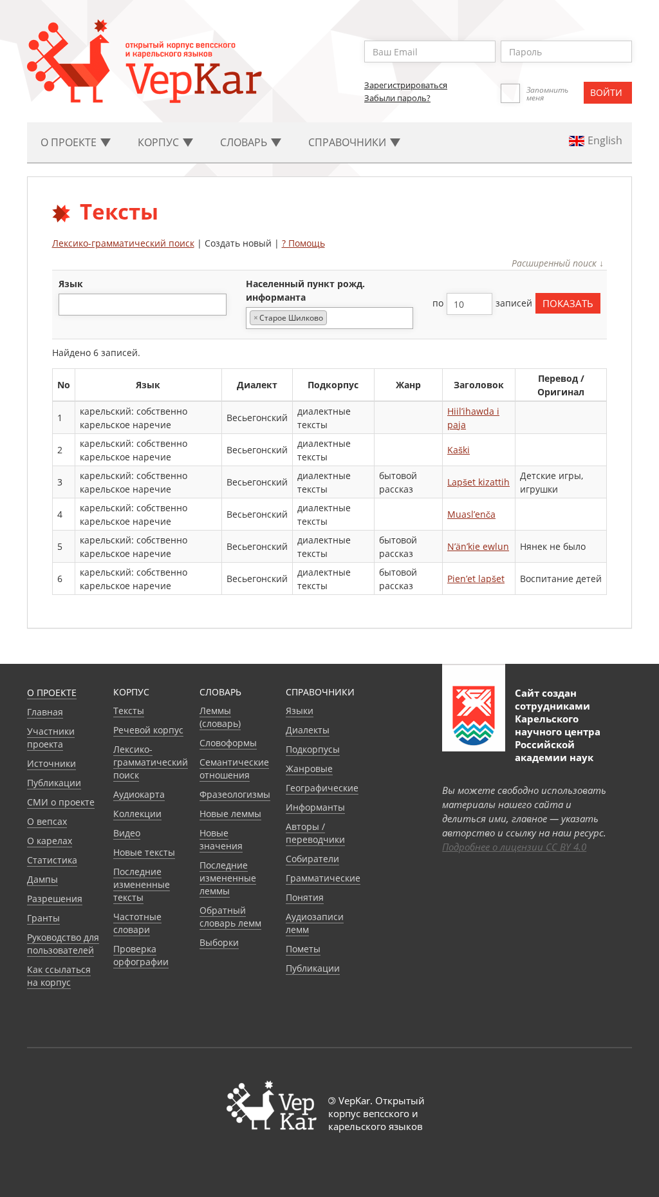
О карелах (49, 840)
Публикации (54, 783)
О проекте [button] (70, 142)
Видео (126, 833)
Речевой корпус (148, 730)
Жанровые (309, 768)
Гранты (43, 918)
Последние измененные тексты (141, 884)
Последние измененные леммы (228, 878)
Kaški (458, 450)
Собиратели (312, 859)
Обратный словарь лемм (230, 916)
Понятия (305, 897)
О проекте (52, 692)
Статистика (52, 860)
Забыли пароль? (397, 98)
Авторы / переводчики (315, 832)
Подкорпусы (313, 749)
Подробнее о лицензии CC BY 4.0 (514, 846)
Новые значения (221, 839)
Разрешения (54, 898)
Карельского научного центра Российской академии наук (557, 738)
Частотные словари (137, 923)
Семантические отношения (234, 768)
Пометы (303, 949)
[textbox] (69, 304)
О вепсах (47, 821)
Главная (45, 712)
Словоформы (228, 743)
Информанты (315, 807)
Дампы (42, 879)
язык (71, 284)
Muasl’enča (471, 514)
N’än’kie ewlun (478, 546)
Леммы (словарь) (220, 717)
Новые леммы (230, 813)
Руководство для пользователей (63, 943)
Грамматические (323, 878)
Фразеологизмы (235, 794)
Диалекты (308, 730)
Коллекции (137, 813)
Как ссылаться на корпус (59, 975)
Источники (51, 763)
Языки (299, 710)
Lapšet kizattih (478, 482)
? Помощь (303, 243)
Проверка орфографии (141, 955)
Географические (322, 788)
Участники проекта (51, 737)
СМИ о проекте (61, 802)
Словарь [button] (245, 142)
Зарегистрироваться (405, 85)
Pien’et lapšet (476, 578)
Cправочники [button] (348, 142)
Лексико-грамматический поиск (123, 243)
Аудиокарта (139, 794)
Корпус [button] (159, 142)
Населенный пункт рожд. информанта (305, 290)
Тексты (128, 710)
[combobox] (143, 305)
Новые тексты (144, 852)
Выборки (219, 942)
